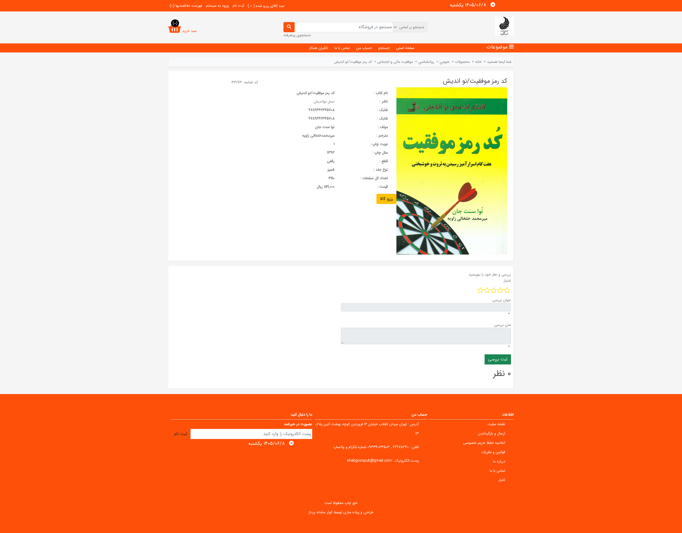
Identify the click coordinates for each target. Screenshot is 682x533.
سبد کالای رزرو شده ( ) (266, 6)
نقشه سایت (496, 424)
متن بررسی (502, 325)
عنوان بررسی (501, 300)
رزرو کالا (386, 198)
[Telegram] (492, 4)
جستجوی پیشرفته (297, 35)
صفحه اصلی (405, 48)
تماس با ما (342, 48)
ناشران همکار (318, 48)
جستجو (384, 48)
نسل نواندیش (324, 101)
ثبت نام (238, 6)
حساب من (364, 48)
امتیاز (507, 281)
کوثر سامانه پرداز (320, 512)
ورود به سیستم (217, 6)
